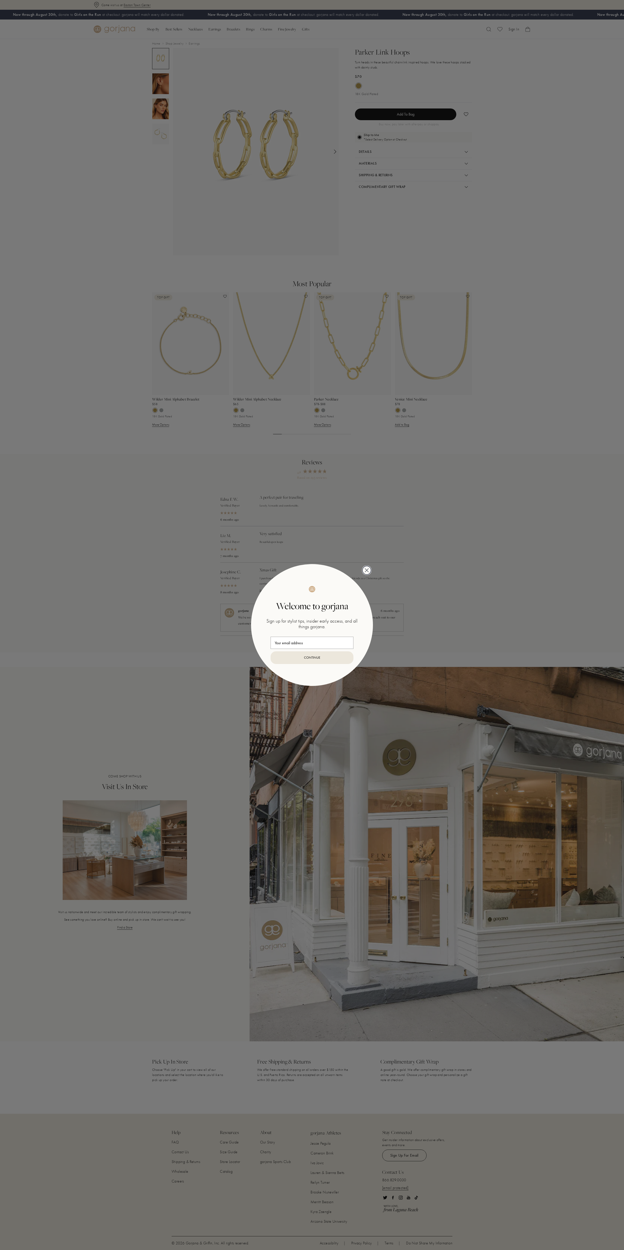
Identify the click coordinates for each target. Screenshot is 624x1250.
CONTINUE (312, 657)
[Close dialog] (366, 570)
